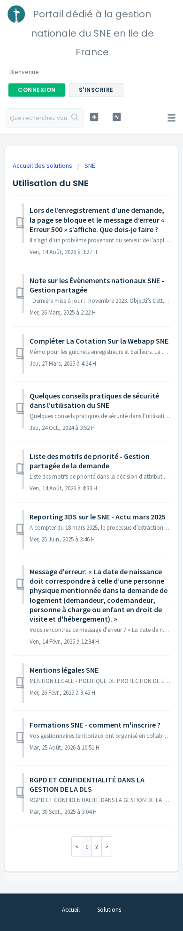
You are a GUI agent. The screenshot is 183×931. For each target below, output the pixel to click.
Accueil (71, 910)
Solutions (109, 910)
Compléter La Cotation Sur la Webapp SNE (99, 340)
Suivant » (107, 846)
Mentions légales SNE (64, 670)
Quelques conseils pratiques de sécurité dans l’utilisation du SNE (94, 400)
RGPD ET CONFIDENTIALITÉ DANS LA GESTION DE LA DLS (87, 784)
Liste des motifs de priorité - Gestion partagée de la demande (90, 460)
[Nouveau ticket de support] (93, 117)
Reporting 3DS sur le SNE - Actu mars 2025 (98, 516)
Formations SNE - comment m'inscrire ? (95, 724)
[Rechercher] (75, 118)
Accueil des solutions (43, 165)
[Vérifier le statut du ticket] (116, 117)
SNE (89, 165)
